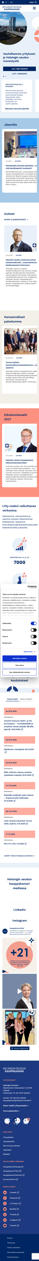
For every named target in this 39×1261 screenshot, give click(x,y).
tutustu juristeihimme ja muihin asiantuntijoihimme (19, 71)
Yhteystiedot (8, 1137)
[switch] (34, 630)
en (11, 2)
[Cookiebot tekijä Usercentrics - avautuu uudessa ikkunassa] (28, 587)
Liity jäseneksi (8, 1141)
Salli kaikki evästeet (19, 658)
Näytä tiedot (28, 652)
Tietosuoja (11, 1243)
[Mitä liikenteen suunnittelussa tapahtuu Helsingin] (19, 991)
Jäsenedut (7, 1150)
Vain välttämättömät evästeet (19, 672)
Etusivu (10, 1238)
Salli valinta (19, 665)
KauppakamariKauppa (12, 1167)
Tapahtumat (12, 699)
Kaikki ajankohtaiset (15, 219)
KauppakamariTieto (11, 1171)
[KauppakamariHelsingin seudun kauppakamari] (12, 8)
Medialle (6, 1154)
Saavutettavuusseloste (15, 1252)
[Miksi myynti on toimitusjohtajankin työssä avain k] (19, 1027)
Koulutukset (26, 699)
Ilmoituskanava (12, 1257)
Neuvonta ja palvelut (11, 1146)
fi (6, 2)
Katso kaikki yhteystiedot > (16, 1105)
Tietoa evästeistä (13, 1248)
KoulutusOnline (9, 1179)
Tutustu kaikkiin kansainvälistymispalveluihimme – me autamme (21, 365)
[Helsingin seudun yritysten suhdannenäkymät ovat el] (19, 955)
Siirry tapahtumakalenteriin (18, 856)
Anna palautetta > (11, 1111)
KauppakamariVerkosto (12, 1175)
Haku (31, 2)
